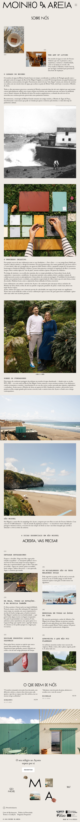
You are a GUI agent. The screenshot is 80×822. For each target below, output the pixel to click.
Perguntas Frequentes (24, 814)
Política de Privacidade (25, 812)
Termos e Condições (9, 814)
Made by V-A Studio (70, 819)
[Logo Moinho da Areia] (37, 5)
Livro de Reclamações (10, 812)
